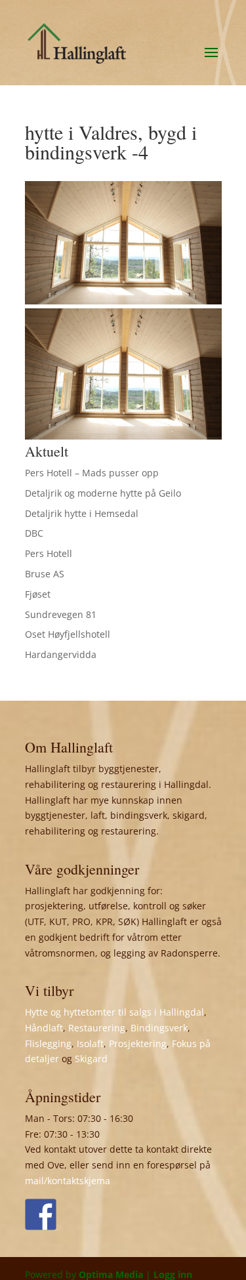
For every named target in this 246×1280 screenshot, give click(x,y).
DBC (34, 533)
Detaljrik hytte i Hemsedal (81, 513)
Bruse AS (44, 574)
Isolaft (90, 1043)
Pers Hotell (48, 553)
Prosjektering (138, 1043)
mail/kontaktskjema (67, 1180)
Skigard (91, 1058)
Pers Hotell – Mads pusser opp (92, 472)
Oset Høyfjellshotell (67, 634)
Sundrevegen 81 (60, 614)
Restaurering (96, 1028)
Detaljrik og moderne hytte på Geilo (103, 493)
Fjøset (38, 594)
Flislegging (48, 1043)
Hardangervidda (60, 654)
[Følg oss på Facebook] (40, 1214)
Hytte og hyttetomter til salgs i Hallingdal (114, 1012)
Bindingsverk (159, 1028)
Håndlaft (44, 1028)
